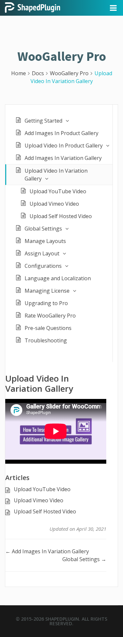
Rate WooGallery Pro (50, 315)
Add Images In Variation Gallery (63, 158)
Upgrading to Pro (46, 303)
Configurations (43, 265)
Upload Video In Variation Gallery (56, 174)
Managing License (47, 290)
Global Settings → (84, 559)
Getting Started (43, 120)
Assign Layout (42, 253)
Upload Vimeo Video (54, 203)
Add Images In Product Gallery (61, 133)
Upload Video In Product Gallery (64, 145)
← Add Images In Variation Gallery (47, 551)
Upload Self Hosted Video (61, 216)
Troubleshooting (46, 340)
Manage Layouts (45, 241)
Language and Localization (58, 278)
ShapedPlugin (62, 619)
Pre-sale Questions (48, 328)
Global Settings (43, 228)
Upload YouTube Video (58, 191)
